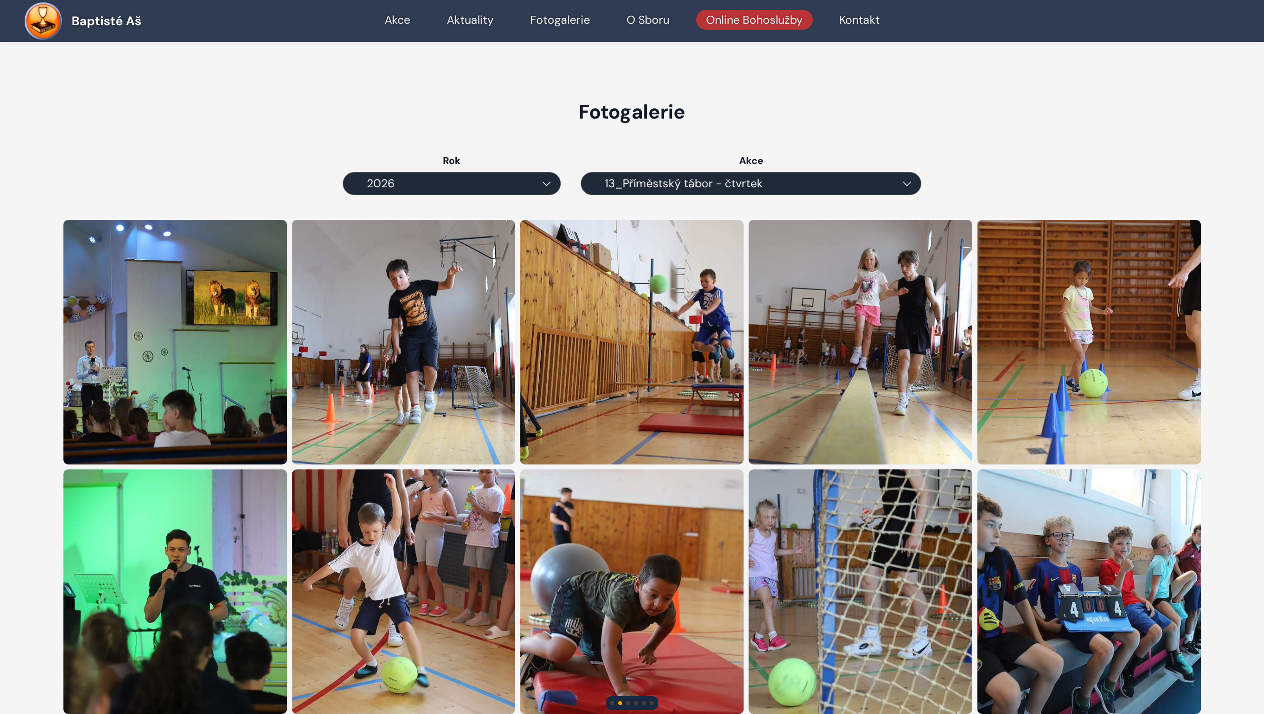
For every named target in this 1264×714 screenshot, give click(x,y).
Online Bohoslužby (754, 19)
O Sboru (648, 19)
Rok (452, 160)
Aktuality (470, 19)
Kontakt (859, 19)
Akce (397, 19)
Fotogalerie (560, 19)
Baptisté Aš (106, 21)
